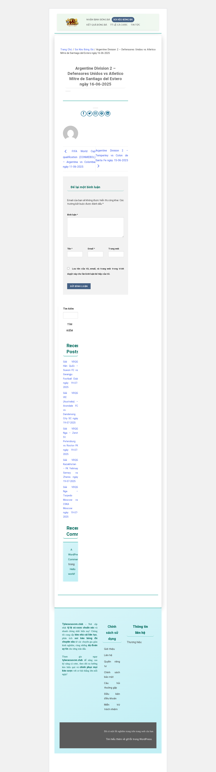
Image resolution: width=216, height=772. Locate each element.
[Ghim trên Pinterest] (101, 113)
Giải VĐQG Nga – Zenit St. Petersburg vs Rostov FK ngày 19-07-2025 (70, 441)
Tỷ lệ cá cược (119, 25)
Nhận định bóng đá (98, 19)
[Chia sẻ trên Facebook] (83, 113)
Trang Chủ (66, 49)
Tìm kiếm (68, 308)
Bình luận (72, 214)
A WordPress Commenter (75, 554)
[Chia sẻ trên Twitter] (89, 113)
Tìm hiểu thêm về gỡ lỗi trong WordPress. (129, 739)
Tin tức (135, 25)
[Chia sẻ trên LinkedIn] (107, 113)
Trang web (113, 248)
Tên (69, 248)
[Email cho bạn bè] (95, 113)
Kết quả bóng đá (96, 25)
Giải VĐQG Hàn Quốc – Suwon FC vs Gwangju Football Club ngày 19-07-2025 (70, 374)
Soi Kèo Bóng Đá (123, 19)
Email (91, 248)
